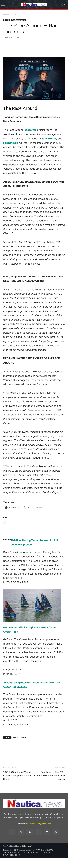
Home (6, 14)
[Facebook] (6, 49)
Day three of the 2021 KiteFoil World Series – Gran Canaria (49, 776)
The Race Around (18, 20)
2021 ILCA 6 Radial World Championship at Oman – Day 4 (17, 776)
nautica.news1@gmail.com (39, 823)
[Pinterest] (21, 49)
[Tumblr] (47, 832)
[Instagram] (21, 832)
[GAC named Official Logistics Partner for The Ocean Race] (34, 605)
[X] (14, 49)
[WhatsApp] (29, 49)
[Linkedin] (29, 832)
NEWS (15, 14)
